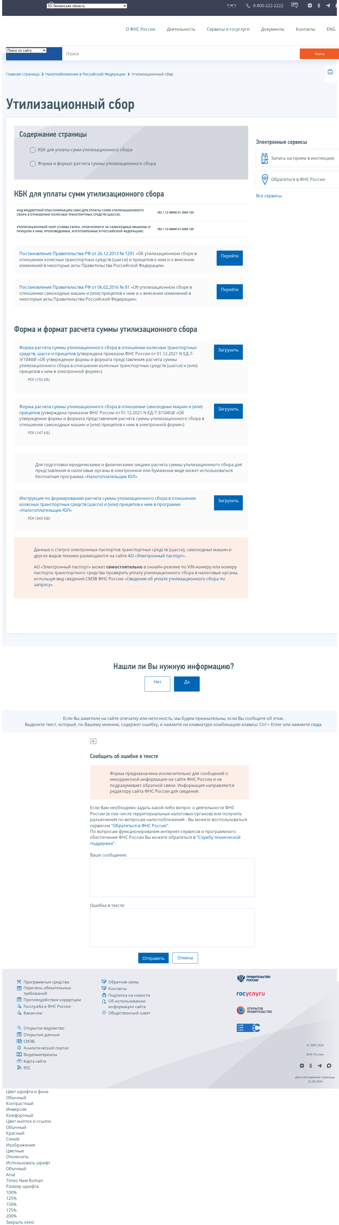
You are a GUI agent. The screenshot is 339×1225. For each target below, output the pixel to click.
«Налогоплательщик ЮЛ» (111, 476)
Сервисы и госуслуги (228, 29)
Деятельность (181, 29)
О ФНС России (140, 29)
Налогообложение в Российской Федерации (86, 74)
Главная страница (22, 74)
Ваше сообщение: (108, 855)
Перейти (230, 256)
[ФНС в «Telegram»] (328, 6)
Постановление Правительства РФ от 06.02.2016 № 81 (74, 287)
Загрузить (228, 350)
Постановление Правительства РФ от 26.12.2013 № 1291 (77, 253)
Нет (157, 682)
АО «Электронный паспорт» (156, 556)
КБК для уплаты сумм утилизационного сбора (85, 150)
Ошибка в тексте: (107, 905)
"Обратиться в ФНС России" (139, 825)
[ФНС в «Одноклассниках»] (319, 6)
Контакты (305, 29)
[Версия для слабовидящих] (232, 5)
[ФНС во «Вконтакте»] (310, 6)
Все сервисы (269, 196)
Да (187, 682)
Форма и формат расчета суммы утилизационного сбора (97, 163)
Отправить (153, 958)
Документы (272, 29)
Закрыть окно (20, 1222)
